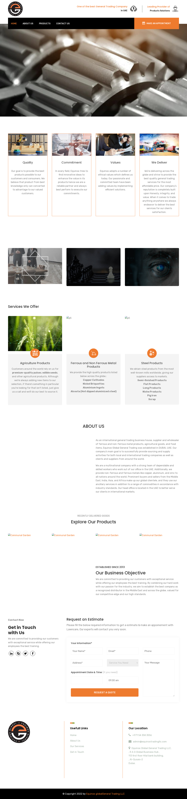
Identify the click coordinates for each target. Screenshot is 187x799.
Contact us (63, 23)
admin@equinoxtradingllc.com (150, 741)
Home (14, 23)
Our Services (77, 746)
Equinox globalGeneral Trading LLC (105, 793)
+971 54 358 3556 (142, 735)
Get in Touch (77, 752)
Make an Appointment (159, 23)
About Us (28, 23)
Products (44, 23)
